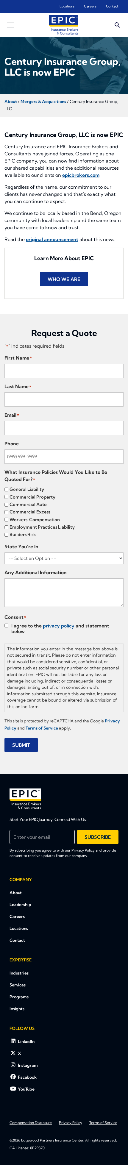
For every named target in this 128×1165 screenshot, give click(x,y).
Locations (67, 6)
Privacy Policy (83, 850)
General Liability (27, 489)
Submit (21, 745)
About (16, 892)
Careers (90, 6)
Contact (112, 6)
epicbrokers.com (80, 175)
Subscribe (98, 837)
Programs (19, 997)
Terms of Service (103, 1122)
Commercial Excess (30, 512)
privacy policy (58, 626)
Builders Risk (23, 534)
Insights (17, 1008)
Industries (19, 973)
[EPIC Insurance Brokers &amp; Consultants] (25, 798)
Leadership (20, 904)
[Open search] (117, 25)
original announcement (52, 239)
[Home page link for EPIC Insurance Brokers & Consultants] (63, 25)
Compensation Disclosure (31, 1122)
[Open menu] (10, 25)
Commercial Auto (28, 504)
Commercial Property (32, 497)
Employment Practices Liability (42, 527)
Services (18, 985)
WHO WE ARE (64, 279)
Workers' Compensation (35, 519)
